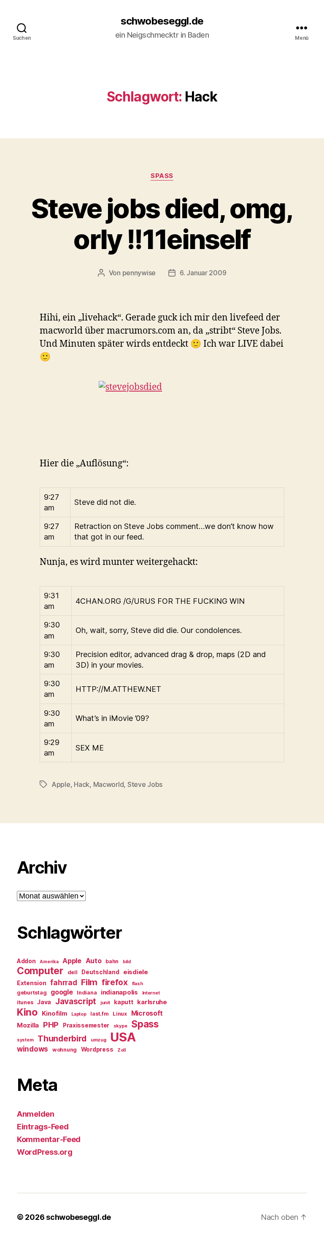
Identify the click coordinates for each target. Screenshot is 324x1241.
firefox (115, 982)
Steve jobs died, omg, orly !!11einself (162, 223)
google (62, 992)
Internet (151, 993)
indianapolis (119, 992)
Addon (26, 961)
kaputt (123, 1002)
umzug (98, 1040)
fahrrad (63, 982)
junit (105, 1002)
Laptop (78, 1014)
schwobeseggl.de (162, 21)
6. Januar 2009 (203, 272)
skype (120, 1026)
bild (127, 961)
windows (32, 1049)
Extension (31, 983)
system (25, 1040)
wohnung (64, 1049)
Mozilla (28, 1025)
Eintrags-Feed (43, 1126)
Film (89, 982)
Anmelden (35, 1114)
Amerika (49, 961)
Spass (162, 176)
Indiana (87, 992)
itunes (25, 1002)
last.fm (99, 1014)
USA (122, 1037)
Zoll (121, 1050)
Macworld (108, 784)
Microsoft (147, 1013)
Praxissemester (86, 1025)
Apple (60, 784)
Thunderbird (62, 1038)
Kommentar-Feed (49, 1139)
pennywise (139, 272)
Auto (94, 961)
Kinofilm (55, 1013)
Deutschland (100, 972)
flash (137, 983)
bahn (112, 961)
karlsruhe (152, 1002)
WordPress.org (45, 1152)
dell (73, 972)
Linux (120, 1014)
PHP (51, 1025)
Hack (81, 784)
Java (44, 1002)
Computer (40, 971)
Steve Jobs (144, 784)
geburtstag (31, 992)
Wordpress (97, 1049)
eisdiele (135, 972)
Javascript (75, 1001)
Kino (27, 1012)
